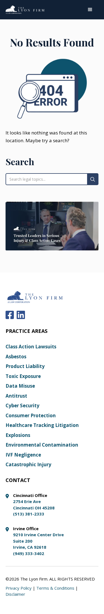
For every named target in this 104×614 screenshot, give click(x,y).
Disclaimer (15, 594)
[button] (90, 9)
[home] (25, 10)
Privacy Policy (19, 588)
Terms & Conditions (55, 588)
